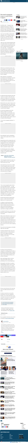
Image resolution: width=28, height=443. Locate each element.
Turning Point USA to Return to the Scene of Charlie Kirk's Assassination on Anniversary (10, 397)
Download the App (21, 434)
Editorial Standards (24, 424)
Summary (2, 322)
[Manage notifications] (1, 441)
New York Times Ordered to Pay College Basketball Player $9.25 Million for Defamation (10, 409)
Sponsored (11, 438)
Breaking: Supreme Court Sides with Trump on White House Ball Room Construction (23, 17)
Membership (11, 435)
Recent (7, 322)
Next (1, 420)
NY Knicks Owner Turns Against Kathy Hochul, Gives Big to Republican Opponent (23, 34)
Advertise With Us (23, 428)
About (10, 434)
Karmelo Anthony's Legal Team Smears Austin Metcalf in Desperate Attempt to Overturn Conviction (23, 29)
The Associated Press (6, 321)
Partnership (23, 427)
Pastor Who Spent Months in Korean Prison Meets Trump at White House (10, 401)
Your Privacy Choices (14, 442)
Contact (10, 322)
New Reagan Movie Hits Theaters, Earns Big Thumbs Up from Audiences (21, 59)
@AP (1, 331)
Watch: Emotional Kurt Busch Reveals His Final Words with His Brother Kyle (9, 383)
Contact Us (23, 425)
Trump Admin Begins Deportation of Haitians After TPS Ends (23, 21)
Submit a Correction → (3, 314)
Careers (23, 426)
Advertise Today (11, 310)
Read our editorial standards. (9, 318)
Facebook (2, 332)
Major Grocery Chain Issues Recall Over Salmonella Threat (10, 405)
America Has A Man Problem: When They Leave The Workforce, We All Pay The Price (9, 156)
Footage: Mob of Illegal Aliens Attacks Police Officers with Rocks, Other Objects (24, 37)
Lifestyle (1, 438)
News (1, 435)
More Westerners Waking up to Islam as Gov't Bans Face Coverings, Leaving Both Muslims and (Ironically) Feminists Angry (23, 25)
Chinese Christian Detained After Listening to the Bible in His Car (10, 417)
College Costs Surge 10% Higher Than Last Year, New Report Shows (10, 413)
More (5, 322)
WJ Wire (8, 339)
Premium (1, 434)
